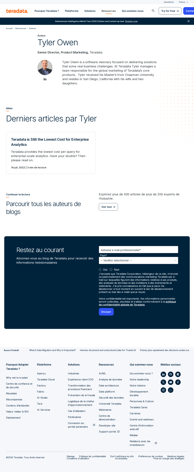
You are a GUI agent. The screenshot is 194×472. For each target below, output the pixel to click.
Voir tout (106, 206)
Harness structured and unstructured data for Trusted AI (108, 350)
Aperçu (41, 373)
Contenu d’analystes (17, 405)
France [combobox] (182, 2)
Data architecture (109, 385)
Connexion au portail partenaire (78, 425)
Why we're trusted (16, 377)
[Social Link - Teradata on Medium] (178, 374)
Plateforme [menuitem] (71, 10)
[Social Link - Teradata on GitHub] (170, 374)
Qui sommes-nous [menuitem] (133, 10)
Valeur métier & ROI (17, 411)
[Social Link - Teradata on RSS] (170, 390)
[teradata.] (17, 11)
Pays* (103, 255)
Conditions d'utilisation (78, 458)
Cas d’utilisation (76, 410)
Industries (73, 373)
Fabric (40, 391)
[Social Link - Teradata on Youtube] (170, 382)
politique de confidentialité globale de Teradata (137, 303)
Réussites (11, 393)
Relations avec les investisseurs (140, 443)
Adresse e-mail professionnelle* (121, 250)
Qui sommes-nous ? (141, 373)
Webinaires (105, 409)
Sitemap (71, 456)
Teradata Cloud (46, 379)
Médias (134, 435)
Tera (39, 403)
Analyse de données (110, 379)
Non (116, 269)
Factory (41, 385)
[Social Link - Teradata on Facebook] (178, 382)
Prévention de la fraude (81, 395)
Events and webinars (142, 419)
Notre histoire (138, 385)
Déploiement (13, 417)
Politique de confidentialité (92, 456)
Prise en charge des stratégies (169, 458)
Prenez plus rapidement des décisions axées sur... (165, 350)
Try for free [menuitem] (168, 10)
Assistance (169, 2)
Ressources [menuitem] (109, 10)
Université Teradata (110, 403)
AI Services (43, 409)
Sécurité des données (111, 397)
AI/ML (102, 373)
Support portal (107, 431)
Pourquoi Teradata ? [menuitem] (47, 10)
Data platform (107, 391)
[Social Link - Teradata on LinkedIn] (163, 374)
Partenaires (74, 417)
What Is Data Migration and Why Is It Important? (52, 350)
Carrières (135, 413)
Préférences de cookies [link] (150, 456)
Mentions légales (175, 456)
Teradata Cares (138, 407)
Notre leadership (139, 379)
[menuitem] (153, 11)
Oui (105, 269)
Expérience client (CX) (81, 379)
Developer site (107, 425)
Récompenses (14, 399)
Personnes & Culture (142, 401)
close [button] (188, 21)
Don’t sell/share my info (122, 456)
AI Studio (42, 397)
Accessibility (121, 458)
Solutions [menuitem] (89, 10)
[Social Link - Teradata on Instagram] (163, 390)
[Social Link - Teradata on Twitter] (163, 382)
